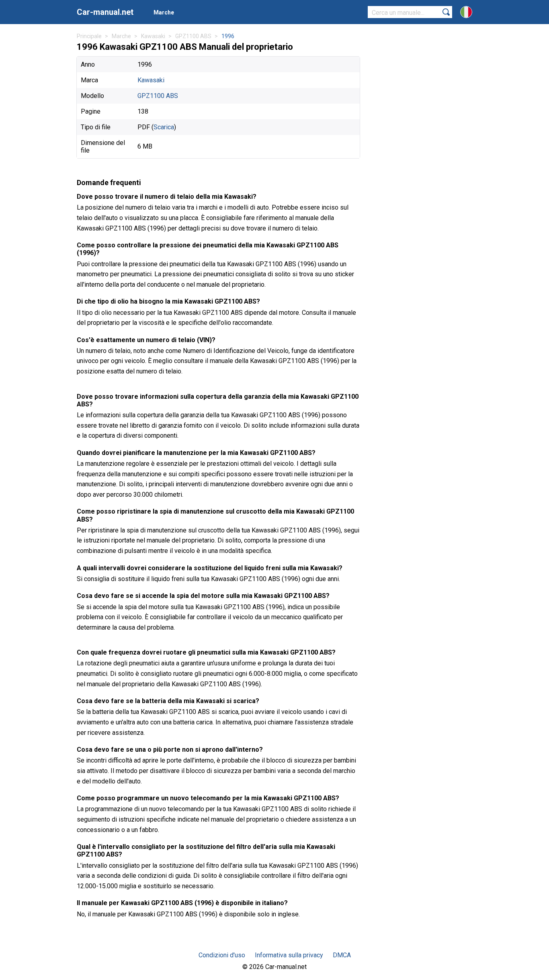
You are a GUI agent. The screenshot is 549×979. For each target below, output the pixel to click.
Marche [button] (164, 12)
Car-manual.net (105, 12)
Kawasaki (150, 80)
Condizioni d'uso (222, 955)
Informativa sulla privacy (289, 955)
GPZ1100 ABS (157, 96)
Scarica (164, 127)
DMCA (342, 955)
